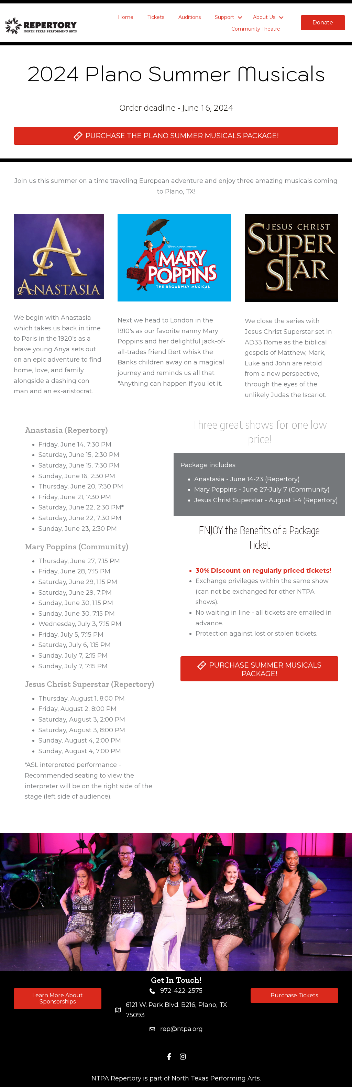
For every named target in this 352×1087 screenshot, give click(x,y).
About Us (264, 17)
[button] (240, 17)
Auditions (189, 17)
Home (125, 17)
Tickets (155, 17)
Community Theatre (255, 29)
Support (224, 17)
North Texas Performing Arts (216, 1078)
